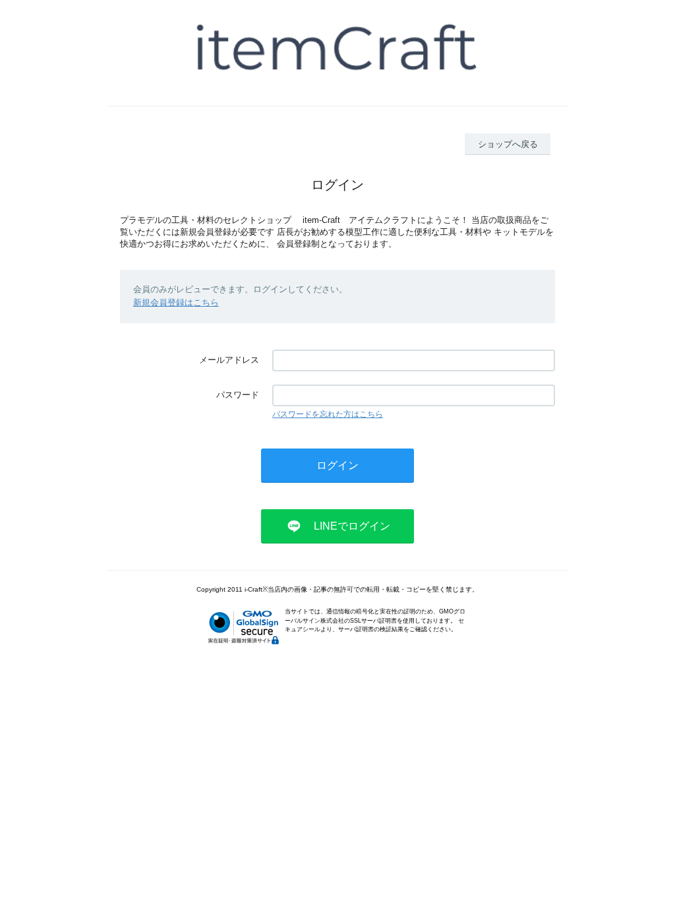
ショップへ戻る (508, 144)
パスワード (237, 395)
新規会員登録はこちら (176, 302)
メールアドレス (229, 360)
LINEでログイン (352, 526)
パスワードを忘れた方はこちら (327, 414)
